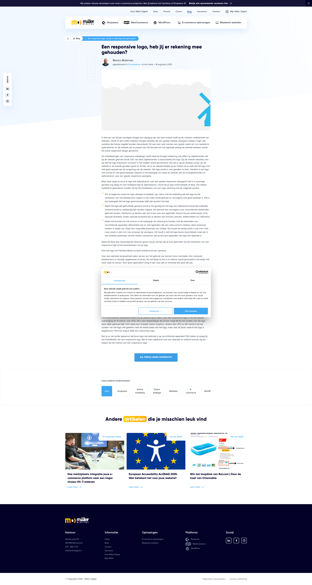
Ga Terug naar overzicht (156, 357)
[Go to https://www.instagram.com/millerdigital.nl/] (244, 540)
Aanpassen (154, 311)
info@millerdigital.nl (73, 550)
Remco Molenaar (123, 60)
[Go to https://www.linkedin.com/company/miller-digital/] (228, 540)
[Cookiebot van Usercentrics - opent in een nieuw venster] (197, 272)
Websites (173, 391)
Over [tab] (192, 280)
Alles (107, 391)
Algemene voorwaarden (214, 578)
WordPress (209, 391)
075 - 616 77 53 (71, 546)
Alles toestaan (191, 311)
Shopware (122, 391)
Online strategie (157, 391)
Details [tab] (156, 280)
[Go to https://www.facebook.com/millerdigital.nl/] (236, 540)
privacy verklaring (238, 578)
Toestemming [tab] (119, 281)
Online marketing (140, 391)
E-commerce (191, 391)
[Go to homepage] (156, 520)
